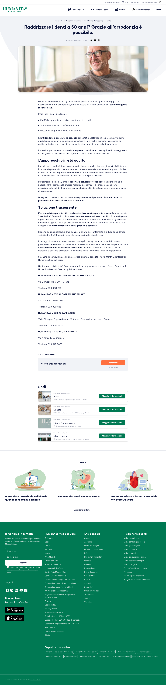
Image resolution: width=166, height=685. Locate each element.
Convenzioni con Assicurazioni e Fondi (61, 583)
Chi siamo (49, 538)
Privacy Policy (51, 608)
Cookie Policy (50, 605)
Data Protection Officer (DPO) (57, 616)
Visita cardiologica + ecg (134, 542)
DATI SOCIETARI (35, 680)
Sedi (47, 542)
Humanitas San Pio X (107, 652)
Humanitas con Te (151, 2)
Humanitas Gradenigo (87, 656)
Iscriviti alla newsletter (112, 2)
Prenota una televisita (132, 2)
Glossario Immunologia (93, 549)
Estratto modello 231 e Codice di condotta (62, 620)
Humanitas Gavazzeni (53, 656)
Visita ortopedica (131, 553)
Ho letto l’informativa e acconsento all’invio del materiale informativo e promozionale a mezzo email (23, 570)
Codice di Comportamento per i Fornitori (62, 624)
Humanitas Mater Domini (126, 652)
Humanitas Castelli (144, 652)
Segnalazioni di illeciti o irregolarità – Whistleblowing (60, 595)
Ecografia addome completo (136, 568)
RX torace (128, 572)
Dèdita (47, 635)
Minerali (87, 564)
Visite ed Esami (101, 10)
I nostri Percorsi (143, 10)
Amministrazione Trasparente (57, 591)
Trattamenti (89, 594)
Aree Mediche (50, 557)
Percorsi (48, 549)
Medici (122, 10)
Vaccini (87, 598)
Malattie (87, 561)
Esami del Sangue (91, 545)
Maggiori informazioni (112, 396)
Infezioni (87, 553)
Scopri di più (113, 367)
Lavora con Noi (51, 561)
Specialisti (88, 587)
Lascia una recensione (54, 631)
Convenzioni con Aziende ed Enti (58, 587)
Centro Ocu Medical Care (55, 576)
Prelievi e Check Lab (53, 564)
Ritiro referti (50, 627)
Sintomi (87, 583)
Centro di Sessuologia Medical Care (60, 579)
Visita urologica (130, 564)
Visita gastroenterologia (134, 561)
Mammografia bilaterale (134, 576)
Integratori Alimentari (93, 557)
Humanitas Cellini (70, 656)
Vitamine (88, 602)
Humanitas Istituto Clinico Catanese (145, 656)
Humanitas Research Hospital (86, 652)
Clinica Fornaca (103, 656)
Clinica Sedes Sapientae (121, 656)
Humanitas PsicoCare (54, 568)
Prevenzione (89, 568)
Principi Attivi (89, 576)
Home (57, 21)
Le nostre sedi (78, 10)
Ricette (87, 579)
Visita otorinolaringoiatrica (135, 557)
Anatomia (88, 542)
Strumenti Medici (91, 591)
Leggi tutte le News (82, 510)
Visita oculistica (130, 549)
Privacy (48, 601)
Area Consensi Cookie (54, 612)
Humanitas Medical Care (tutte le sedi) (59, 652)
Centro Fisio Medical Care (55, 572)
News (158, 9)
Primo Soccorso (91, 572)
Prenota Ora (113, 363)
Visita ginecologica (132, 545)
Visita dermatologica (132, 538)
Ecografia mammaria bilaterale (137, 579)
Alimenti (87, 538)
